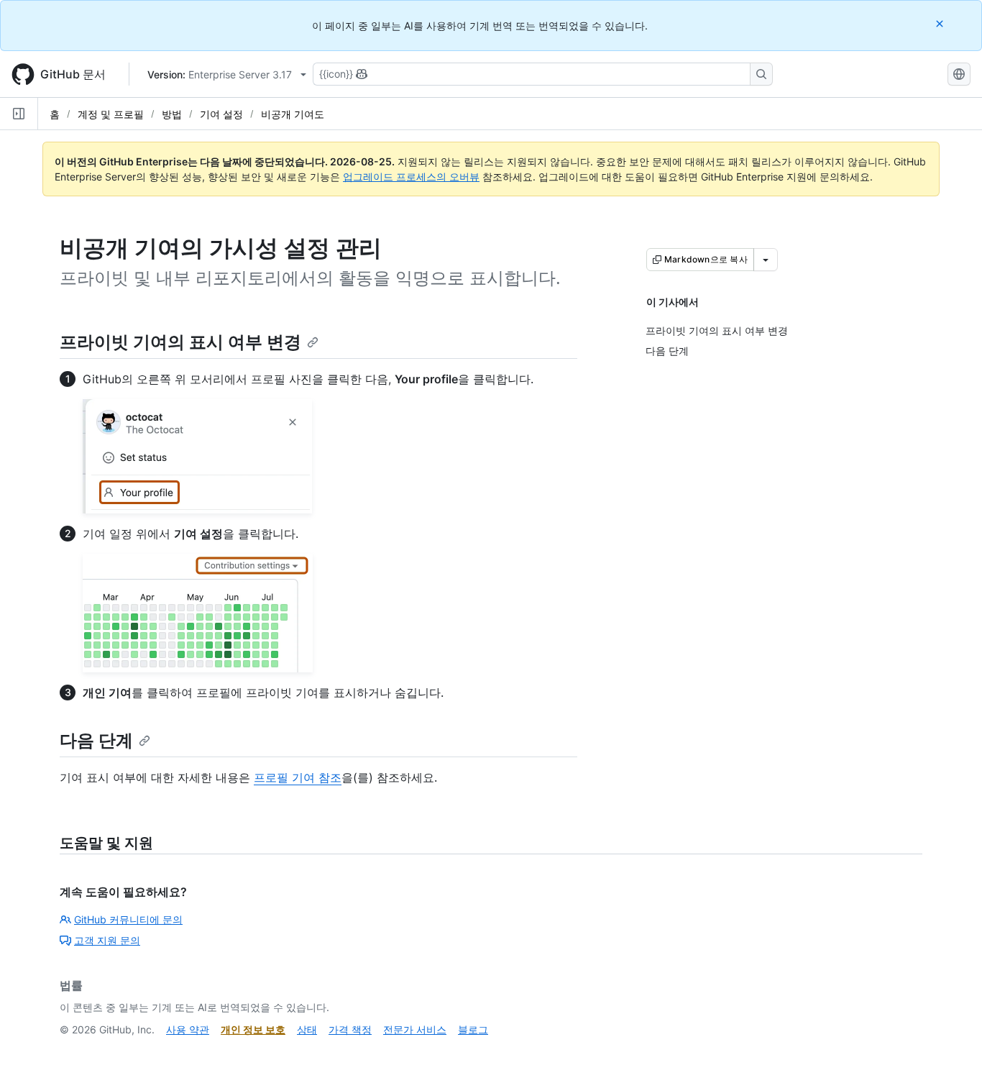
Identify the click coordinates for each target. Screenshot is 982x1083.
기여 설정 (221, 114)
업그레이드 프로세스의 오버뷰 (411, 176)
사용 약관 (187, 1029)
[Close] (941, 23)
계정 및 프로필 (111, 114)
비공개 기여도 (292, 114)
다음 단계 (96, 740)
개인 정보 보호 (253, 1029)
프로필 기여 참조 (297, 777)
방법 (172, 114)
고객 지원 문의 (107, 940)
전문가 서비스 (414, 1029)
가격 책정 (350, 1029)
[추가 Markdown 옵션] (765, 259)
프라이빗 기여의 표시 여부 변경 (180, 342)
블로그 (473, 1029)
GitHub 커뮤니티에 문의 (128, 919)
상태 (307, 1029)
